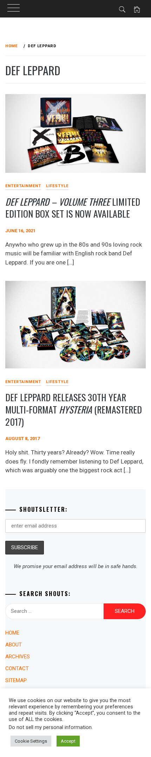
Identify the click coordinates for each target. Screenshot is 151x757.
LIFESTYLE (57, 186)
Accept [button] (68, 741)
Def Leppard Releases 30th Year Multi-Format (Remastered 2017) (73, 409)
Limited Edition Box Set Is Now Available (72, 208)
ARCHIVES (17, 656)
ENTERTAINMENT (23, 186)
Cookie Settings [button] (31, 741)
